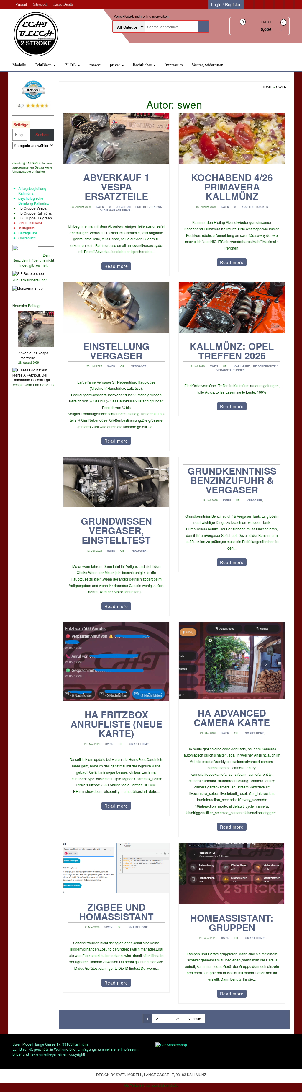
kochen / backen (255, 207)
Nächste (194, 1018)
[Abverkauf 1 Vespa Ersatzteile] (36, 329)
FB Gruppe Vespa (32, 208)
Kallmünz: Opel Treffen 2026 (232, 350)
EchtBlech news (148, 207)
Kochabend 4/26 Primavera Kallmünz (232, 186)
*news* (95, 65)
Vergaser (139, 366)
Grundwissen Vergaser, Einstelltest (116, 530)
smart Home (139, 744)
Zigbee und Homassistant (116, 911)
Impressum (174, 65)
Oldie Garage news (115, 210)
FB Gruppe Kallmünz (35, 213)
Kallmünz (242, 366)
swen (100, 207)
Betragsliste (27, 232)
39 (178, 1018)
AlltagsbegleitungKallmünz (32, 191)
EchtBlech (44, 65)
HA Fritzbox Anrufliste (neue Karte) (116, 724)
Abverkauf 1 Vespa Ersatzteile (33, 355)
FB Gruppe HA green (35, 217)
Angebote (124, 207)
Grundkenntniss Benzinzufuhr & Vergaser (232, 480)
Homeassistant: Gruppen (231, 922)
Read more (116, 266)
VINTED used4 (30, 222)
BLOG (71, 65)
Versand (21, 4)
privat (115, 65)
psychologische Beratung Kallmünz (33, 200)
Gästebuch (40, 4)
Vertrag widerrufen (207, 65)
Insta (22, 227)
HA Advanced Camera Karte (232, 717)
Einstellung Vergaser (116, 350)
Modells (19, 65)
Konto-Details (63, 4)
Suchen (41, 134)
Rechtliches (143, 65)
